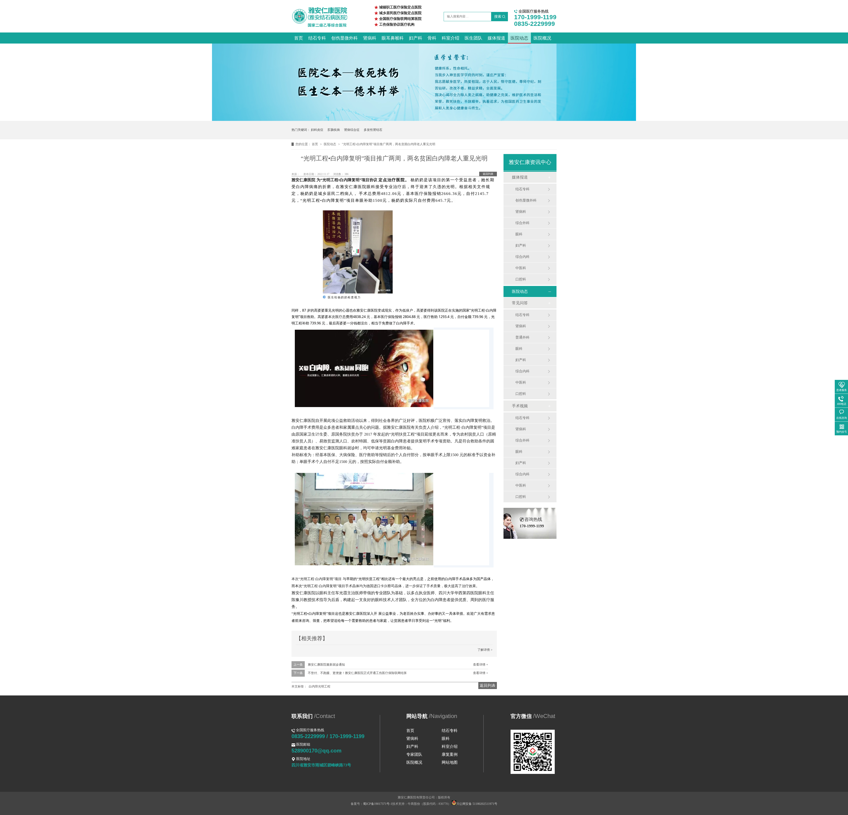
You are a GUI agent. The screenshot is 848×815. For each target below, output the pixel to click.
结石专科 (317, 38)
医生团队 (473, 38)
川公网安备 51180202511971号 (476, 803)
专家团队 (414, 754)
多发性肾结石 (373, 129)
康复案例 (450, 754)
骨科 (432, 38)
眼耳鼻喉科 (393, 38)
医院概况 (542, 38)
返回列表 (488, 173)
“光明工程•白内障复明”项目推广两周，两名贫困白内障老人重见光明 (388, 144)
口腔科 (520, 279)
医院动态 (519, 38)
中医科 (520, 268)
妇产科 (415, 38)
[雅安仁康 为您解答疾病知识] (424, 120)
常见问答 (520, 303)
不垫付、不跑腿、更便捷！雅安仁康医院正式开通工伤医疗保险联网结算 (357, 673)
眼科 (518, 234)
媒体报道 (496, 38)
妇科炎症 (317, 129)
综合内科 (522, 257)
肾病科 (369, 38)
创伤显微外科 (344, 38)
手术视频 (520, 406)
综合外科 (522, 223)
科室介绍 (450, 38)
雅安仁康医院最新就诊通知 (326, 664)
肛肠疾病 (333, 129)
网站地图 (450, 762)
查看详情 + (480, 664)
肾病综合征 (352, 129)
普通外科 (522, 337)
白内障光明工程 (319, 686)
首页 (298, 38)
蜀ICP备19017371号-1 (377, 803)
